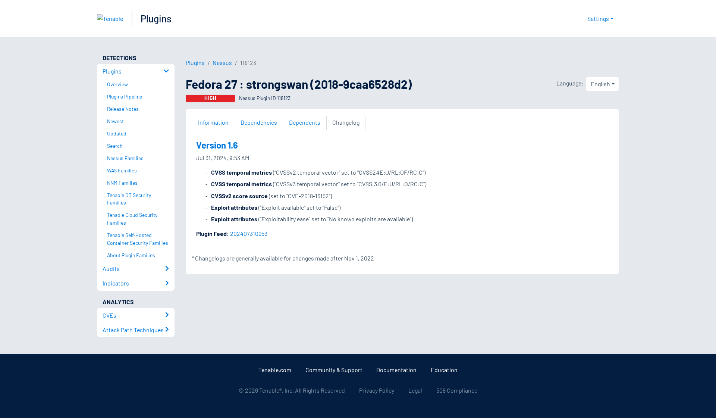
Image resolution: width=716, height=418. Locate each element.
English (600, 83)
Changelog (345, 122)
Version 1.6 (217, 145)
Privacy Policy (376, 390)
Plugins (156, 18)
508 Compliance (456, 390)
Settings (598, 18)
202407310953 (248, 233)
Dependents (304, 122)
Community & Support (333, 369)
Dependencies (259, 122)
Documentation (396, 369)
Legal (415, 390)
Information (213, 122)
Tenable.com (274, 369)
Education (444, 369)
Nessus (222, 62)
